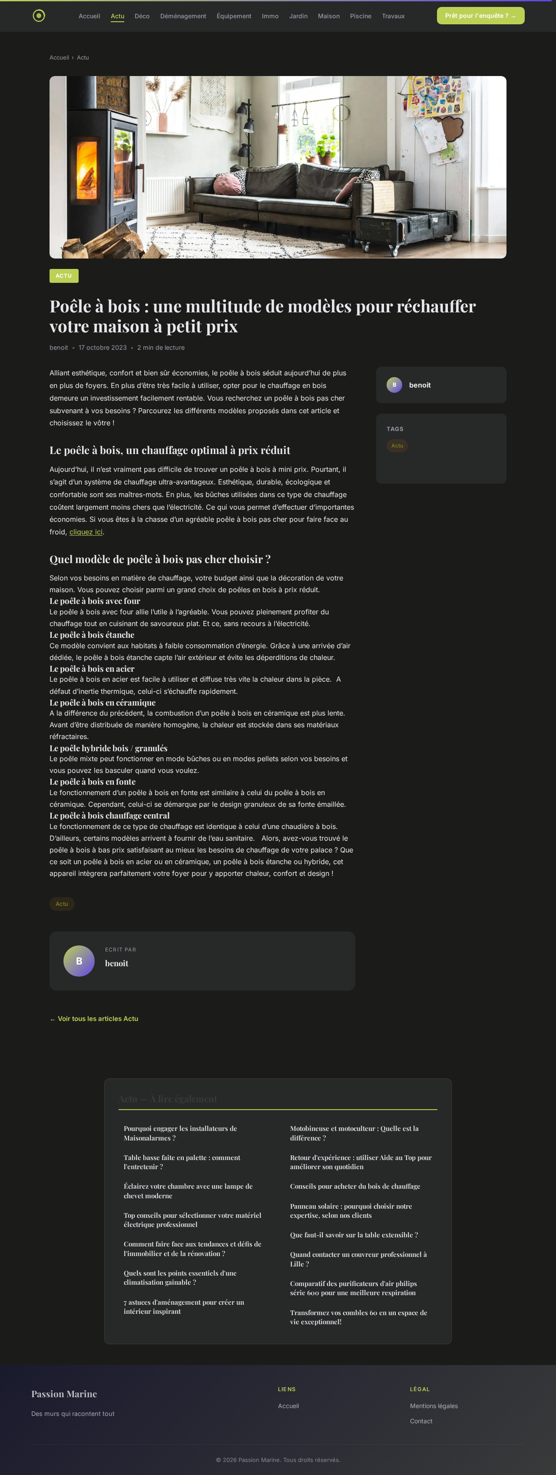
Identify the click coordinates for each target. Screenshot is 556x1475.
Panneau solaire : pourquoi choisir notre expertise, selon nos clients (351, 1211)
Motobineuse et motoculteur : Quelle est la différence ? (354, 1133)
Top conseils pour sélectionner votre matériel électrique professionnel (192, 1220)
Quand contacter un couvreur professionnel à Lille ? (358, 1259)
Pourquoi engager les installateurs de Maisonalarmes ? (180, 1133)
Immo (270, 15)
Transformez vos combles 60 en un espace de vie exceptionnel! (358, 1317)
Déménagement (183, 15)
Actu (117, 15)
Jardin (298, 15)
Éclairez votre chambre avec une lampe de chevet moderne (188, 1191)
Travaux (393, 15)
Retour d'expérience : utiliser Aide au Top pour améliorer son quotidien (361, 1162)
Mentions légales (434, 1405)
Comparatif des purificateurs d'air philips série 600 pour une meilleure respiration (353, 1288)
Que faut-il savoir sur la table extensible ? (354, 1234)
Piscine (360, 15)
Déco (142, 15)
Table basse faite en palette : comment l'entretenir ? (182, 1162)
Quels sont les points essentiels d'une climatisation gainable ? (180, 1277)
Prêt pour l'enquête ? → (480, 15)
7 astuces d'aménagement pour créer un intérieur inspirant (184, 1307)
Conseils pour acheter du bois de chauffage (355, 1186)
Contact (421, 1421)
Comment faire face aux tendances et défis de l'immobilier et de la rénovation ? (192, 1248)
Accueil (89, 15)
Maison (329, 15)
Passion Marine (64, 1393)
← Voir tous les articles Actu (94, 1018)
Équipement (234, 15)
